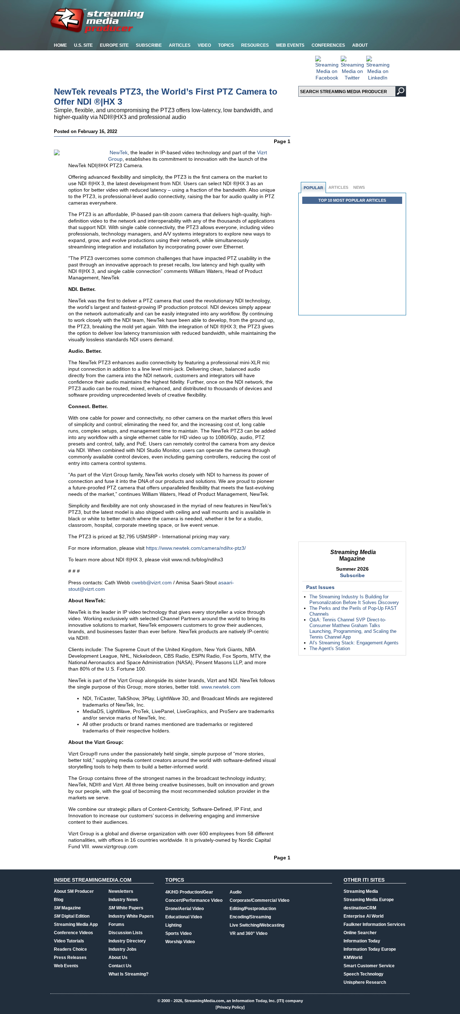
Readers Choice (70, 949)
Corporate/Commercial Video (259, 900)
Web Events (290, 45)
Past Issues (320, 587)
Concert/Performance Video (193, 900)
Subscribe (149, 45)
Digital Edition (71, 916)
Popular (313, 188)
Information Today (362, 941)
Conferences (328, 45)
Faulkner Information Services (374, 924)
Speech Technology (363, 974)
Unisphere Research (365, 982)
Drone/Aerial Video (184, 908)
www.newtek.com (220, 687)
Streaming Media (361, 891)
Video (204, 45)
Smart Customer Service (369, 965)
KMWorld (353, 957)
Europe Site (114, 45)
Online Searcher (360, 932)
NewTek (119, 152)
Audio (236, 892)
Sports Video (178, 933)
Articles (179, 45)
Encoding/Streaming (250, 916)
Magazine (67, 907)
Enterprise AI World (363, 916)
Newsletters (121, 891)
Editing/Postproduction (253, 908)
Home (60, 45)
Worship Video (180, 941)
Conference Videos (73, 932)
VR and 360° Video (248, 933)
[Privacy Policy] (230, 1007)
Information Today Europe (370, 949)
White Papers (126, 907)
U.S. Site (83, 45)
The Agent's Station (329, 648)
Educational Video (183, 916)
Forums (116, 924)
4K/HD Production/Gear (189, 892)
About (360, 45)
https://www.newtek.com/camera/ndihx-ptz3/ (196, 548)
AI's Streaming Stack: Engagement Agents (354, 642)
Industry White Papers (131, 916)
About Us (118, 957)
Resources (255, 45)
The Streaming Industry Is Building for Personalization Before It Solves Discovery (354, 599)
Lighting (173, 925)
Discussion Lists (126, 932)
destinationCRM (360, 907)
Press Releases (70, 957)
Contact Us (120, 965)
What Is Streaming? (128, 974)
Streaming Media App (76, 924)
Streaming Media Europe (369, 899)
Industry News (123, 899)
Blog (58, 899)
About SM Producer (74, 891)
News (359, 187)
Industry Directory (127, 941)
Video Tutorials (69, 941)
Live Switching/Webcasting (257, 925)
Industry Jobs (123, 949)
